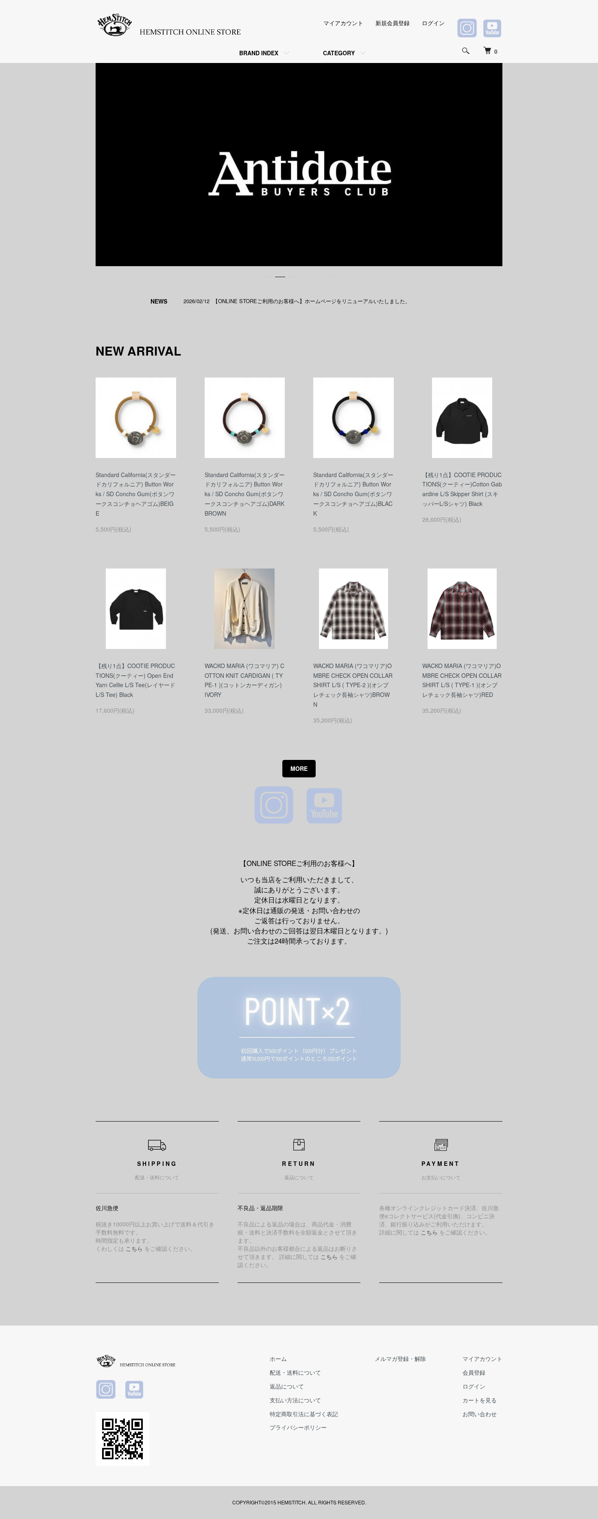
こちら (134, 1248)
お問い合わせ (480, 1414)
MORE (299, 768)
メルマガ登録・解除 (400, 1358)
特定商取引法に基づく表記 (304, 1414)
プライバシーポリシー (298, 1427)
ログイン (433, 23)
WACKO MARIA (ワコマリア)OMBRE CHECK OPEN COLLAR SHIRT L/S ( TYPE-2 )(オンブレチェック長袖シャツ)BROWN (353, 685)
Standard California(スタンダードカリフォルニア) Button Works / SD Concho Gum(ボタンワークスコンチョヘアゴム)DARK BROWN (245, 494)
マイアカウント (343, 23)
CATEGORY (339, 53)
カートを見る (480, 1400)
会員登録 (474, 1372)
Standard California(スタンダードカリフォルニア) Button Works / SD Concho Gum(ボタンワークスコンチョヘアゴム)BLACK (353, 494)
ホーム (278, 1358)
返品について (287, 1386)
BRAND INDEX (258, 53)
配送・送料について (295, 1372)
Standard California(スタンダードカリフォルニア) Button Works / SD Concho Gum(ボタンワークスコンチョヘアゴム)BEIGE (136, 494)
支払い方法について (295, 1400)
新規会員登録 (392, 23)
